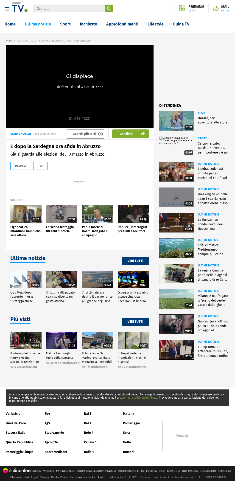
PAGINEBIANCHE (128, 471)
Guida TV (181, 24)
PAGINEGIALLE (65, 471)
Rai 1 (87, 414)
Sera (126, 433)
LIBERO (16, 2)
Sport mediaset (56, 452)
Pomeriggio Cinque (20, 452)
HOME (9, 40)
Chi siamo (16, 477)
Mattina (128, 414)
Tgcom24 (51, 442)
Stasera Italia (15, 433)
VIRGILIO (48, 471)
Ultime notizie (38, 24)
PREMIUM (196, 8)
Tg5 (47, 423)
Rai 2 (87, 423)
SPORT (202, 113)
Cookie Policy (59, 477)
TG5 (40, 165)
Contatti (182, 436)
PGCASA (110, 471)
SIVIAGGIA (173, 471)
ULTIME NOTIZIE (26, 40)
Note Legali (31, 477)
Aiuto (101, 477)
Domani (128, 452)
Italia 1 (89, 452)
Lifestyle (156, 24)
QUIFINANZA (190, 471)
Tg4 (47, 414)
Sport (65, 24)
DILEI (162, 471)
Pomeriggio (131, 423)
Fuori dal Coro (16, 423)
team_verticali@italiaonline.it (138, 397)
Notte (127, 442)
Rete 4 (88, 433)
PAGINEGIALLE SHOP (90, 471)
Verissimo (13, 414)
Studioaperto (54, 433)
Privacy (44, 477)
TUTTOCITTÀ (149, 471)
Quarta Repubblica (19, 442)
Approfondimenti (122, 24)
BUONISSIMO (208, 471)
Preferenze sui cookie (83, 477)
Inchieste (88, 24)
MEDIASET (20, 165)
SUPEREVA (224, 471)
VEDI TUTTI (135, 261)
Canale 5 (90, 442)
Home (10, 24)
